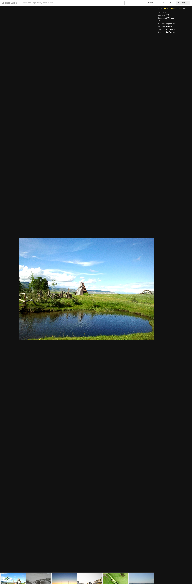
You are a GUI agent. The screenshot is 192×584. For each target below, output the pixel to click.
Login (162, 3)
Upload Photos (183, 3)
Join (171, 3)
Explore (150, 3)
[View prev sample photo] (23, 289)
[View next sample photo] (150, 289)
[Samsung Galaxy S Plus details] (184, 8)
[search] (122, 3)
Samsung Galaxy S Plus (173, 8)
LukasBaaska (170, 32)
